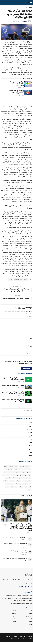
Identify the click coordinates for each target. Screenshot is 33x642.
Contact (8, 636)
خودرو (29, 478)
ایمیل (30, 346)
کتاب (30, 439)
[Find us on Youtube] (22, 587)
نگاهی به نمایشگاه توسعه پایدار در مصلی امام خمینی (19, 595)
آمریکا (16, 466)
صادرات (10, 279)
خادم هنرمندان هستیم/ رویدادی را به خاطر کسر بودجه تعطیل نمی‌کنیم (15, 544)
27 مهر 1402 (20, 87)
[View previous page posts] (18, 101)
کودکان (21, 487)
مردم (30, 449)
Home (30, 8)
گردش (30, 442)
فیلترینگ (18, 481)
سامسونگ (15, 478)
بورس (29, 475)
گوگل (7, 487)
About (30, 636)
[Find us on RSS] (19, 587)
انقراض (16, 469)
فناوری (26, 8)
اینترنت (16, 472)
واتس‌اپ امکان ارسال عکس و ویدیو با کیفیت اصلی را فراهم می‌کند (13, 400)
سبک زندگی (29, 429)
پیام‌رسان (7, 484)
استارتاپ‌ (25, 279)
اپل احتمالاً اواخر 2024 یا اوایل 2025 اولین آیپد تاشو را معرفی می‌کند (16, 92)
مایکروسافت (12, 481)
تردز (21, 475)
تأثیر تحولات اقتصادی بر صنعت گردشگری (21, 603)
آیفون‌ (5, 466)
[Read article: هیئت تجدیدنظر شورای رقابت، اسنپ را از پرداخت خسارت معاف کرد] (28, 379)
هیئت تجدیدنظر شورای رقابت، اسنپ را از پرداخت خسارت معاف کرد (13, 379)
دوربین (24, 478)
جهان (30, 426)
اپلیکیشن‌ (29, 472)
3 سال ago (20, 381)
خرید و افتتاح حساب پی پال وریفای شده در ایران (15, 538)
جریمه (8, 475)
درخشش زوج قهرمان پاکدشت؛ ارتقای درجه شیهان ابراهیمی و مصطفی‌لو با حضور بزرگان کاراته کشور (21, 527)
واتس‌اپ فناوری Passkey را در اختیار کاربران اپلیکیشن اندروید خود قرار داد (13, 393)
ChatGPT (28, 466)
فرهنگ (30, 433)
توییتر (17, 475)
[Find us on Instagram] (25, 587)
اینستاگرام (11, 472)
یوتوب (29, 489)
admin (25, 21)
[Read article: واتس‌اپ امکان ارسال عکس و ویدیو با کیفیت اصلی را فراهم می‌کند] (28, 401)
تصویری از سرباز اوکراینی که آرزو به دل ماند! (13, 385)
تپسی (13, 475)
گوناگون (30, 446)
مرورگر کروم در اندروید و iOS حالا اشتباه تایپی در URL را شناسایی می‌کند (17, 83)
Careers (15, 636)
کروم (25, 487)
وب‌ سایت (29, 354)
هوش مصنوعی (24, 484)
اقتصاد (30, 423)
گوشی (11, 487)
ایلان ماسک (22, 472)
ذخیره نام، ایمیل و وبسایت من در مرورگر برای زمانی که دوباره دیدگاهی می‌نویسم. (18, 362)
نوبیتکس (5, 481)
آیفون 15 (11, 466)
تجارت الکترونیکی (18, 279)
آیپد (30, 469)
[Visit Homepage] (27, 2)
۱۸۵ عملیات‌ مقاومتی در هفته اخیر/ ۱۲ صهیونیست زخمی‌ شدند (14, 551)
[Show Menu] (31, 2)
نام (30, 338)
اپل (12, 469)
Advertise (22, 636)
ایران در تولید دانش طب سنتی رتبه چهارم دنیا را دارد (15, 559)
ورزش (30, 455)
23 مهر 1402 (16, 21)
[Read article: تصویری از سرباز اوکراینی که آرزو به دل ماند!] (28, 387)
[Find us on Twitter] (28, 587)
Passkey (21, 466)
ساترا (20, 478)
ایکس (5, 472)
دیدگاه (29, 317)
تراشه (25, 475)
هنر (31, 452)
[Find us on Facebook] (31, 587)
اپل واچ (7, 469)
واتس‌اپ (17, 484)
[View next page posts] (15, 101)
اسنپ (26, 469)
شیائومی (29, 481)
